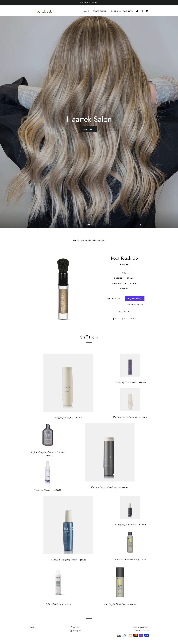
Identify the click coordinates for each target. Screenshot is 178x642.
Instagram (77, 631)
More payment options (135, 304)
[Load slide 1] (86, 225)
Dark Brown (119, 283)
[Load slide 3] (91, 225)
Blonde (118, 278)
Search (31, 627)
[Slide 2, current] (89, 225)
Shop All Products (122, 11)
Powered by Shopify (141, 630)
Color (124, 273)
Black (133, 283)
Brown (131, 278)
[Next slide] (147, 225)
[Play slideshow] (141, 225)
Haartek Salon (143, 627)
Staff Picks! (100, 11)
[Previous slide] (31, 225)
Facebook (76, 627)
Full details (123, 312)
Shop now (89, 129)
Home (86, 11)
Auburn (124, 288)
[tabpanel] (89, 122)
